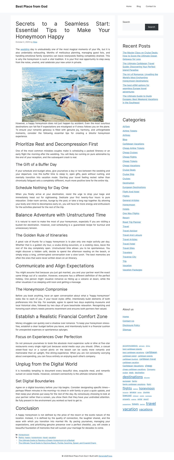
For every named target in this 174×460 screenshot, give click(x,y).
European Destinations (134, 187)
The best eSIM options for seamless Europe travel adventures (136, 88)
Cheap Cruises (130, 152)
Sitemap (127, 329)
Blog (139, 6)
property (126, 399)
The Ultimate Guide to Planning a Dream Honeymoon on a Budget (47, 440)
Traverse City (129, 257)
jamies (139, 392)
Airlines (126, 135)
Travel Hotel (129, 244)
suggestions (127, 404)
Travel (126, 226)
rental (139, 399)
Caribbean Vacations (133, 144)
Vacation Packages (132, 270)
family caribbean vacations (134, 384)
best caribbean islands (132, 349)
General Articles (131, 200)
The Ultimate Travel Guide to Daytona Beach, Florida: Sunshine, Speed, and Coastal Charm (57, 443)
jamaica (133, 392)
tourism (142, 404)
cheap (148, 365)
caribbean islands (145, 356)
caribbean (151, 352)
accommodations (130, 346)
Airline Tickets (130, 131)
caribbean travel (147, 359)
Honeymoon (24, 435)
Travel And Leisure (132, 235)
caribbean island (130, 356)
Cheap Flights (130, 157)
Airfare (126, 126)
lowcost (127, 395)
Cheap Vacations (131, 165)
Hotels (126, 209)
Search (126, 22)
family (134, 381)
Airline (148, 346)
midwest (135, 396)
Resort (126, 217)
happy (27, 437)
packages (148, 396)
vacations (145, 409)
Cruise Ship (128, 174)
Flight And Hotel (131, 191)
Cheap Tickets (130, 161)
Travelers (127, 252)
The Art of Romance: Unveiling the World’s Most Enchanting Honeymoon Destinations (140, 77)
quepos (133, 399)
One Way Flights (131, 213)
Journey (146, 392)
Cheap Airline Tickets (133, 148)
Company (151, 369)
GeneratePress (105, 456)
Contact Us (151, 6)
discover (147, 377)
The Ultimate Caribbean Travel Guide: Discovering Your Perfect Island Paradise (139, 66)
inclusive (125, 392)
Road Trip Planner (132, 222)
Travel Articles (130, 239)
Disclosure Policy (131, 325)
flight (149, 384)
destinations (133, 377)
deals (131, 372)
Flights (126, 196)
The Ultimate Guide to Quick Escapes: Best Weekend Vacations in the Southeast (140, 99)
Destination (128, 183)
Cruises (126, 178)
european (127, 381)
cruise (125, 372)
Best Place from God (31, 6)
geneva (135, 389)
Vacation (127, 265)
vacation (52, 437)
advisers (142, 346)
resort (146, 399)
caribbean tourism (130, 359)
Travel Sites (129, 248)
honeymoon (36, 437)
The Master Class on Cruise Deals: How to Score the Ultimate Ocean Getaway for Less (140, 55)
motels (142, 396)
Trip (124, 261)
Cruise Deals (129, 170)
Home (129, 6)
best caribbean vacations (133, 352)
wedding (25, 49)
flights (21, 437)
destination (139, 372)
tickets (135, 404)
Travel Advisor (130, 230)
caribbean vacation (131, 362)
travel (45, 437)
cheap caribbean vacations (134, 369)
